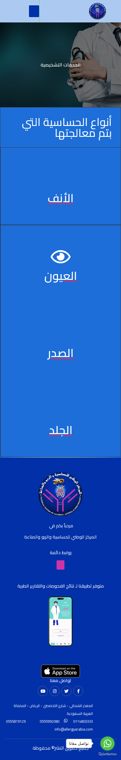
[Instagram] (55, 691)
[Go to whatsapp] (107, 743)
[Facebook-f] (78, 691)
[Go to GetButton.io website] (107, 754)
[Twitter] (66, 691)
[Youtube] (43, 691)
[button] (34, 11)
